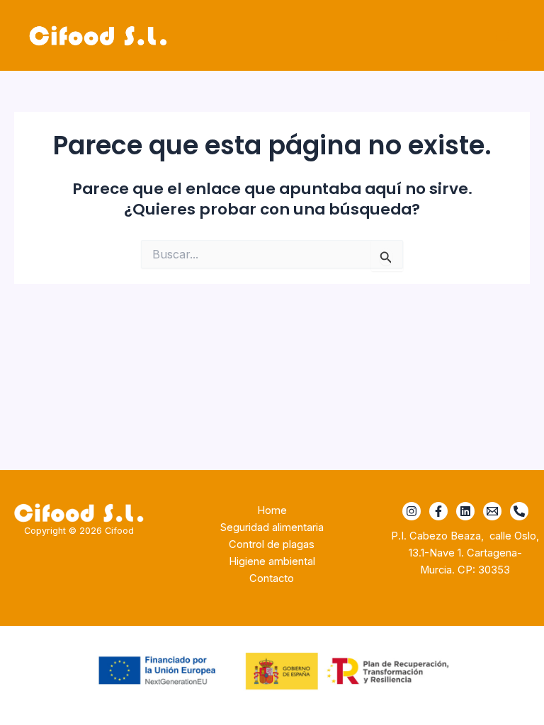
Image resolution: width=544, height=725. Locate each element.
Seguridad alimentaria (272, 527)
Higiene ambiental (272, 561)
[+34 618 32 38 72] (519, 511)
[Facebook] (438, 511)
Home (272, 510)
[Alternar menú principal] (502, 35)
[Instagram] (411, 511)
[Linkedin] (465, 511)
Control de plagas (271, 544)
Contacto (271, 578)
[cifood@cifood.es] (492, 511)
